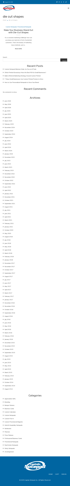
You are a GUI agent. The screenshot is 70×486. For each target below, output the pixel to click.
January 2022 (9, 193)
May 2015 (8, 366)
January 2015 (9, 379)
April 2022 (8, 190)
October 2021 (9, 200)
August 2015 (9, 356)
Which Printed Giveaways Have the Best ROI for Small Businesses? (25, 72)
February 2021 (9, 223)
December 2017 (10, 263)
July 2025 (7, 111)
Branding (7, 402)
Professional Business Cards (13, 438)
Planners (7, 432)
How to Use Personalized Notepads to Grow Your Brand (22, 82)
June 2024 (8, 144)
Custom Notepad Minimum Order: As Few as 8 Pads (20, 69)
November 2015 (10, 346)
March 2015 (8, 372)
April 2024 (8, 147)
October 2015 (9, 349)
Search (5, 57)
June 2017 (8, 283)
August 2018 (9, 236)
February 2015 (9, 376)
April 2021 (8, 217)
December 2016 (10, 303)
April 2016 (8, 329)
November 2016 (10, 306)
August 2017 (9, 276)
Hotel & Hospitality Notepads (13, 425)
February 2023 (9, 170)
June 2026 (8, 101)
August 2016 (9, 316)
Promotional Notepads (24, 27)
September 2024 (10, 134)
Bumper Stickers (9, 405)
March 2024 (8, 150)
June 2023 (8, 164)
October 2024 (9, 131)
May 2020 (8, 233)
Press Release (9, 435)
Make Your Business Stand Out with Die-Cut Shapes (18, 31)
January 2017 (9, 299)
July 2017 (7, 280)
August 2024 (9, 137)
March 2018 (8, 253)
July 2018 (7, 240)
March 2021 (8, 220)
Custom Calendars (10, 412)
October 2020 (9, 230)
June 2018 (8, 243)
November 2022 (10, 177)
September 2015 (10, 352)
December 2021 (10, 197)
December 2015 (10, 342)
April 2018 (8, 250)
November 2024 (10, 127)
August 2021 (9, 207)
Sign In (63, 474)
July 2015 (7, 359)
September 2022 (10, 184)
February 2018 (9, 256)
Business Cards (9, 408)
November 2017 (10, 266)
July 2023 (7, 160)
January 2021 (9, 227)
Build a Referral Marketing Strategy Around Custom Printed (23, 76)
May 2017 (8, 286)
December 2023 (10, 157)
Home (51, 474)
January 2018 (9, 260)
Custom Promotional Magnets (14, 422)
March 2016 (8, 333)
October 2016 (9, 309)
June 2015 (8, 362)
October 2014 (9, 382)
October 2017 (9, 270)
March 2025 (8, 121)
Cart (57, 474)
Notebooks (8, 428)
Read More (18, 48)
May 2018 (8, 246)
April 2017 (8, 289)
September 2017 (10, 273)
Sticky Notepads (10, 448)
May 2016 (8, 326)
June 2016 (8, 323)
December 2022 (10, 174)
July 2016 (7, 319)
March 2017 (8, 293)
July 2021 (7, 210)
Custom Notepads (11, 27)
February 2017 (9, 296)
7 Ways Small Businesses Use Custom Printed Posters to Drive (24, 79)
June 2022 (8, 187)
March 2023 (8, 167)
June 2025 (8, 114)
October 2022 (9, 180)
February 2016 (9, 336)
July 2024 (7, 140)
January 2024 (9, 154)
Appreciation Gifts (10, 399)
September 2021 (10, 203)
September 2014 (10, 385)
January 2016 (9, 339)
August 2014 (9, 389)
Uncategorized (9, 452)
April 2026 (8, 107)
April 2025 (8, 117)
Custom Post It (9, 418)
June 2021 (8, 213)
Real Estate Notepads (11, 445)
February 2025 (9, 124)
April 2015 (8, 369)
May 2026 (8, 104)
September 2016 (10, 313)
